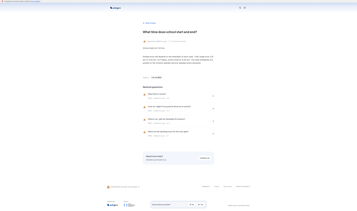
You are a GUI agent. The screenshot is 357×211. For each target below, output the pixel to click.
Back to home (151, 23)
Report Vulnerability (242, 186)
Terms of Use (227, 186)
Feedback (205, 186)
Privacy (216, 186)
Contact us (204, 158)
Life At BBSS (156, 77)
